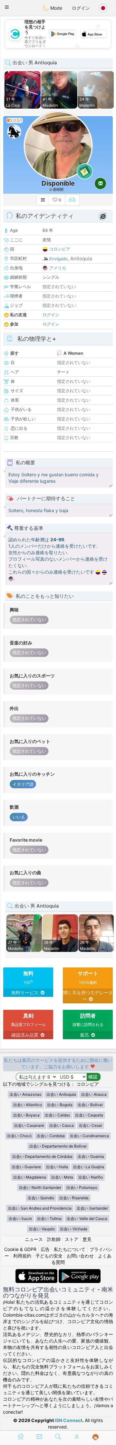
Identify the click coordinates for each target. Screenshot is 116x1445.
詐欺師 (54, 1239)
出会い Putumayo (81, 1187)
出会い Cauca (61, 1125)
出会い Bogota (59, 1104)
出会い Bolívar (90, 1104)
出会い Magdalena (29, 1177)
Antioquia (81, 258)
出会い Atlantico (27, 1104)
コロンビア (59, 249)
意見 (87, 1239)
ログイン (81, 8)
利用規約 (22, 1255)
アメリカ (57, 267)
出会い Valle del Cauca (87, 1218)
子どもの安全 (49, 1255)
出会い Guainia (91, 1156)
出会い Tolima (49, 1218)
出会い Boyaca (26, 1115)
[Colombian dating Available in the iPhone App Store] (37, 1272)
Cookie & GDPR (20, 1249)
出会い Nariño (90, 1177)
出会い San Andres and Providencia (40, 1208)
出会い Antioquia (61, 1094)
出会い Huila (57, 1166)
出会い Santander (92, 1208)
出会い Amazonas (25, 1094)
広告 (45, 1249)
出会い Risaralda (74, 1197)
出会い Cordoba (51, 1135)
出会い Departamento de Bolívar (58, 1146)
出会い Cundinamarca (89, 1135)
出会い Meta (62, 1177)
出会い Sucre (20, 1218)
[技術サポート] (95, 1437)
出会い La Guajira (88, 1166)
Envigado (58, 258)
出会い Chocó (19, 1135)
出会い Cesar (90, 1125)
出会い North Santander (40, 1187)
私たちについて (69, 1249)
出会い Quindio (41, 1197)
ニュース (34, 1239)
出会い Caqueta (89, 1115)
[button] (7, 7)
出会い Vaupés (42, 1228)
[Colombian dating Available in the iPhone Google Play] (80, 1272)
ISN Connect (68, 1420)
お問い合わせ (80, 1255)
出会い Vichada (73, 1228)
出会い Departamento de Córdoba (42, 1156)
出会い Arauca (94, 1094)
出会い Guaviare (26, 1166)
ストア (71, 1239)
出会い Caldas (57, 1115)
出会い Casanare (29, 1125)
